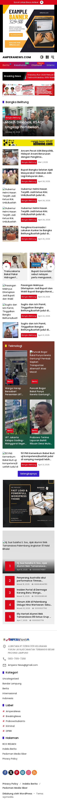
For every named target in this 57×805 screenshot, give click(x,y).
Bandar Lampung (12, 683)
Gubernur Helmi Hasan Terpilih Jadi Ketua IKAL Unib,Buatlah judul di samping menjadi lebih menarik (34, 195)
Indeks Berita (9, 748)
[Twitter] (10, 772)
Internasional (10, 693)
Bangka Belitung (13, 117)
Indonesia (8, 698)
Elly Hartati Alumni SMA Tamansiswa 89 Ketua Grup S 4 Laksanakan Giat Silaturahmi (34, 615)
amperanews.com (17, 57)
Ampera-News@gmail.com (23, 665)
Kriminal (10, 726)
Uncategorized (11, 678)
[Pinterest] (16, 772)
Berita (10, 381)
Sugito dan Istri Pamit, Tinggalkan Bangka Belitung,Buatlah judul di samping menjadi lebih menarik (35, 310)
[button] (42, 57)
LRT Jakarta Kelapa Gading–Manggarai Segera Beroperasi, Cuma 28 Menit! (16, 440)
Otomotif (36, 264)
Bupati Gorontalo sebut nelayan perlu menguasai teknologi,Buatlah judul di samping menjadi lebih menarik (41, 274)
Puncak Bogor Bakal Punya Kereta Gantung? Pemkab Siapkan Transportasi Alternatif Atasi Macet (40, 391)
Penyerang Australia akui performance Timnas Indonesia (31, 579)
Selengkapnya (28, 473)
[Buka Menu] (47, 57)
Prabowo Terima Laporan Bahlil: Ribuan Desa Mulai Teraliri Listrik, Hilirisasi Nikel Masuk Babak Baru (40, 440)
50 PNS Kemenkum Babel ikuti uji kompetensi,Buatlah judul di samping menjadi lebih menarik (37, 458)
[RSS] (34, 772)
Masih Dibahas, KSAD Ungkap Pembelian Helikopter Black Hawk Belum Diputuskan (24, 125)
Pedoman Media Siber (15, 753)
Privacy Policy (10, 758)
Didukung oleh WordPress (17, 793)
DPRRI (9, 731)
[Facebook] (5, 772)
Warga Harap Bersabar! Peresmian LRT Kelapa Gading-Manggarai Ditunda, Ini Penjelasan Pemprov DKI (14, 391)
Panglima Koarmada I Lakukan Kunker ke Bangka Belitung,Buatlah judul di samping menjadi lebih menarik (36, 233)
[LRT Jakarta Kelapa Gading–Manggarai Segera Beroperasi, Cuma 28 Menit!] (16, 416)
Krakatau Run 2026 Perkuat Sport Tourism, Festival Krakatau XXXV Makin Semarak (35, 76)
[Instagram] (28, 772)
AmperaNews (13, 711)
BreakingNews (13, 716)
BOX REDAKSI (9, 744)
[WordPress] (22, 772)
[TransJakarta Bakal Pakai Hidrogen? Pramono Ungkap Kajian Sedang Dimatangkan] (15, 260)
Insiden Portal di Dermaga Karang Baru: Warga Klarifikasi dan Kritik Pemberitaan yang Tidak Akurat (32, 591)
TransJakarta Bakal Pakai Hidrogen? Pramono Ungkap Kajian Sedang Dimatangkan (14, 274)
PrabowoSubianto (15, 721)
